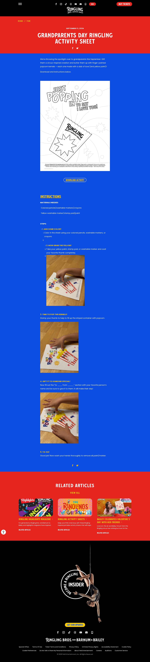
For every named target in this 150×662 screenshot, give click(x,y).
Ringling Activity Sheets (71, 519)
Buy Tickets (124, 4)
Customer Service (121, 650)
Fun (28, 21)
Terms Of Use (37, 647)
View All (75, 493)
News (20, 21)
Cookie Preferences (29, 650)
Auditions (108, 650)
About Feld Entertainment (83, 650)
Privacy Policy (74, 647)
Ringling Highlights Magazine (35, 519)
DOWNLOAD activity (75, 180)
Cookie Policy (126, 647)
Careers (99, 650)
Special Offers (24, 647)
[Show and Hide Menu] (20, 4)
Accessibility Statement (110, 647)
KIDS (92, 4)
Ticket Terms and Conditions (55, 647)
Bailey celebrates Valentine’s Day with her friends (113, 521)
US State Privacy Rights (90, 647)
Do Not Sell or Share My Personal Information (55, 650)
